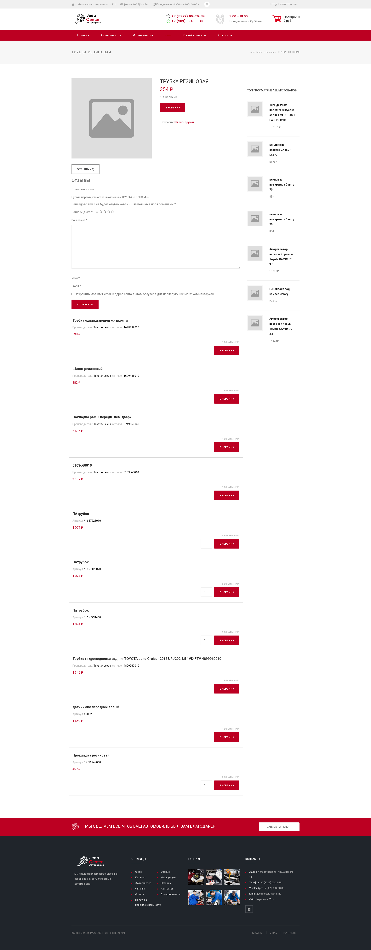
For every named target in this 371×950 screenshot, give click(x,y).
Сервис (165, 871)
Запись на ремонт (279, 826)
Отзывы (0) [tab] (85, 169)
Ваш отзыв (79, 220)
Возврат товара (170, 894)
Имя (75, 278)
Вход (274, 4)
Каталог (140, 877)
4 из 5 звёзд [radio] (108, 211)
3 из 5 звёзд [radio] (104, 211)
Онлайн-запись (194, 35)
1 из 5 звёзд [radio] (97, 211)
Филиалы (140, 888)
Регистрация (288, 4)
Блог (168, 35)
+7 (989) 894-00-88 (187, 21)
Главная (83, 35)
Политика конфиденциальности (148, 902)
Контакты (225, 35)
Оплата (139, 894)
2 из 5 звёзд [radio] (100, 211)
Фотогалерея (143, 35)
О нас (138, 871)
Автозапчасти (111, 35)
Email (76, 286)
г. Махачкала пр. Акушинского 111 (95, 4)
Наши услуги (168, 877)
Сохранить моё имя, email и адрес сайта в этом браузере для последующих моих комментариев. (145, 294)
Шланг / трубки (184, 122)
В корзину (172, 107)
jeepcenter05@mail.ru (136, 4)
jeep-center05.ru (265, 899)
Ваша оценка (82, 212)
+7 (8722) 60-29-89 (188, 16)
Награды (166, 883)
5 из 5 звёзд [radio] (112, 211)
